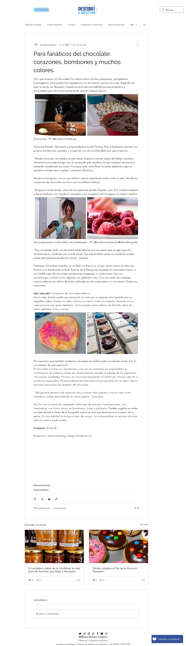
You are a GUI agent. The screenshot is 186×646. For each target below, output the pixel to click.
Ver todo (144, 524)
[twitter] (80, 633)
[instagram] (88, 633)
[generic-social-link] (84, 633)
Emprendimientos (116, 24)
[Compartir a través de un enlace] (56, 499)
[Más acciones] (137, 44)
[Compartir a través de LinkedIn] (49, 499)
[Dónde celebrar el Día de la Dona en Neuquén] (118, 546)
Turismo (71, 24)
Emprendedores (54, 24)
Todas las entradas (33, 24)
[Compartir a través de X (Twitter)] (42, 499)
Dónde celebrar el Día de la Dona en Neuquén (115, 570)
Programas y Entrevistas (91, 24)
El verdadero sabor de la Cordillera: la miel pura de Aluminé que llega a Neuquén (54, 570)
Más (132, 24)
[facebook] (97, 633)
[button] (144, 25)
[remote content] (86, 459)
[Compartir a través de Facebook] (35, 499)
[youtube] (101, 633)
